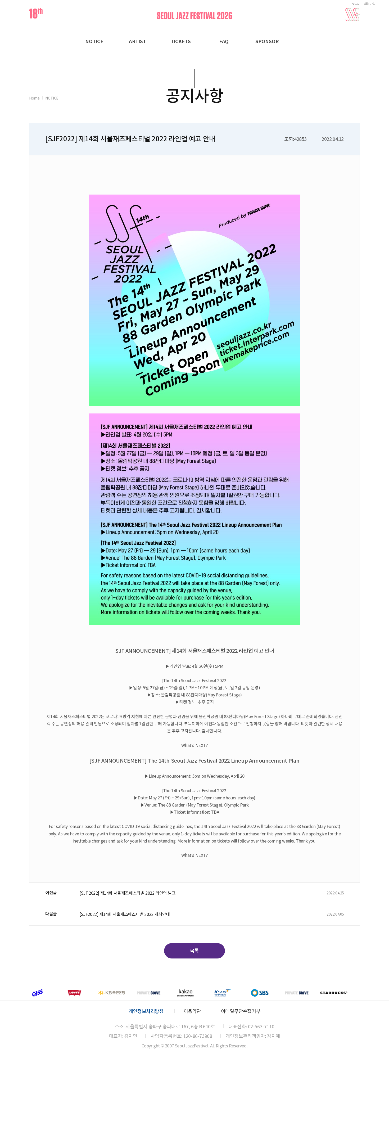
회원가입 (369, 4)
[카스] (345, 993)
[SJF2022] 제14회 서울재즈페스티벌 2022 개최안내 (124, 914)
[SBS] (197, 993)
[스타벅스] (271, 993)
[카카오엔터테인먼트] (123, 993)
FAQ (224, 41)
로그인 (356, 4)
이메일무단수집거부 (240, 1011)
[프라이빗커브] (86, 993)
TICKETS (181, 41)
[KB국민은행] (49, 993)
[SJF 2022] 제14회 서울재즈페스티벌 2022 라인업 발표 (127, 893)
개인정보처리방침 (146, 1011)
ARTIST (137, 41)
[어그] (308, 993)
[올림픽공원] (160, 993)
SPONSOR (267, 41)
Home (34, 98)
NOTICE (94, 41)
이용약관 (192, 1011)
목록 (194, 951)
